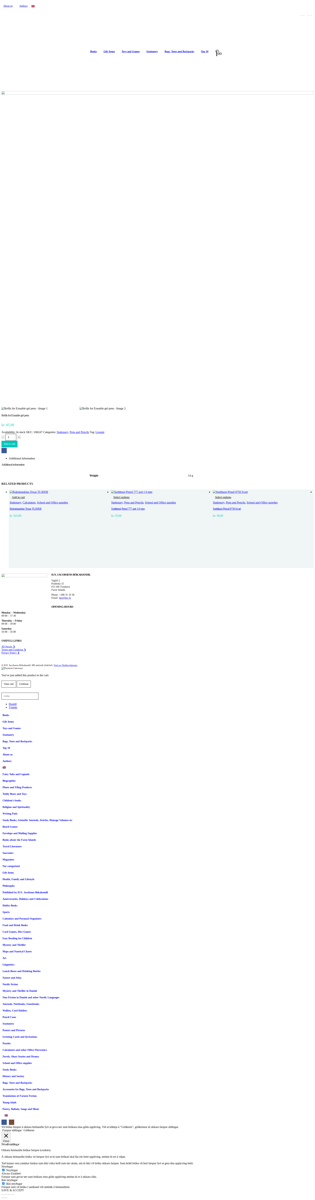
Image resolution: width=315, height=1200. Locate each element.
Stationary (62, 432)
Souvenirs (8, 852)
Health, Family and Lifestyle (18, 879)
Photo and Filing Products (17, 787)
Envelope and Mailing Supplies (20, 833)
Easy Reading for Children (17, 938)
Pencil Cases (9, 1017)
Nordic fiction (10, 984)
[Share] (9, 1194)
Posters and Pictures (14, 1030)
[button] (3, 690)
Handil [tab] (13, 704)
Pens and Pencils (79, 432)
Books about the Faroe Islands (19, 839)
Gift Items (109, 51)
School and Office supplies (52, 502)
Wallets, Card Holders (15, 1010)
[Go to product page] (59, 492)
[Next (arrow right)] (6, 1197)
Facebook (4, 450)
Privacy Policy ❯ (10, 652)
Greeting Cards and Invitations (20, 1036)
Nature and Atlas (12, 977)
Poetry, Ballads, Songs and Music (21, 1109)
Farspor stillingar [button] (12, 1130)
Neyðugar (12, 1170)
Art (4, 958)
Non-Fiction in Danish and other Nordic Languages (31, 997)
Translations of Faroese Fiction (20, 1095)
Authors (23, 6)
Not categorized (11, 866)
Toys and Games (131, 51)
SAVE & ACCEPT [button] (12, 1190)
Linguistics (8, 964)
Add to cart (9, 444)
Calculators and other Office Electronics (25, 1049)
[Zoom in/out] (2, 1194)
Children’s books (12, 800)
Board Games (10, 826)
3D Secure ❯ (8, 646)
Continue (23, 684)
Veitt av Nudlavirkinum (65, 665)
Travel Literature (12, 846)
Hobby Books (10, 905)
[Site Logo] (43, 51)
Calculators (29, 502)
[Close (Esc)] (12, 1194)
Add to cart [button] (18, 497)
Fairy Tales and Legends (16, 774)
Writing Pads (10, 813)
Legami (100, 432)
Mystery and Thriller (14, 944)
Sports (6, 912)
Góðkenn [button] (29, 1130)
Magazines (8, 859)
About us (8, 6)
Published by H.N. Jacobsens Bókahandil (25, 892)
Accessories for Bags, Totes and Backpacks (26, 1089)
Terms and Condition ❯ (13, 649)
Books (93, 51)
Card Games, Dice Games (17, 931)
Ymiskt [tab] (13, 707)
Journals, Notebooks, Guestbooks (21, 1003)
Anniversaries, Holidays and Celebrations (25, 898)
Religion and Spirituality (16, 807)
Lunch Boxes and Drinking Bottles (21, 971)
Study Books (9, 1069)
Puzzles (7, 1043)
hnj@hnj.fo (65, 597)
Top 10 (204, 51)
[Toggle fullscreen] (6, 1194)
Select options (121, 497)
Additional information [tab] (22, 458)
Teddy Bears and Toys (15, 793)
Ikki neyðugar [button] (9, 1180)
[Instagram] (309, 13)
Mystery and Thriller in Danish (20, 990)
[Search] (43, 696)
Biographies (9, 780)
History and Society (13, 1076)
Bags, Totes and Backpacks (179, 51)
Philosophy (9, 885)
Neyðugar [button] (7, 1166)
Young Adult (9, 1102)
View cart (9, 684)
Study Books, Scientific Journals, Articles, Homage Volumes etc (37, 820)
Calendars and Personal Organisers (22, 918)
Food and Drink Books (15, 925)
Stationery (152, 51)
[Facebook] (302, 13)
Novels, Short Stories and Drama (21, 1056)
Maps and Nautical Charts (17, 951)
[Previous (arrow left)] (2, 1197)
